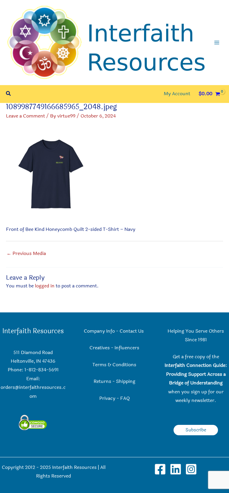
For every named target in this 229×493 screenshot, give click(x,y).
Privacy (107, 398)
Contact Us (132, 331)
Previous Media (26, 253)
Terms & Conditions (114, 364)
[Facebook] (160, 469)
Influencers (126, 347)
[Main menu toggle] (217, 42)
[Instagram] (191, 469)
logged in (45, 285)
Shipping (125, 381)
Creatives (99, 347)
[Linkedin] (176, 469)
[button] (8, 94)
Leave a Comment (25, 116)
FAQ (125, 398)
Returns (102, 381)
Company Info (99, 331)
